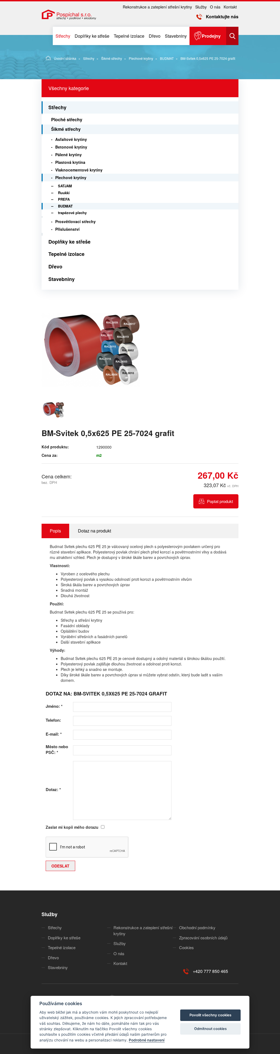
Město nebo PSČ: (57, 749)
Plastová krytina (70, 162)
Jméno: (54, 706)
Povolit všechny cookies (210, 1015)
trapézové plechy (72, 212)
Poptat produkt (220, 501)
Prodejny (211, 36)
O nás (215, 7)
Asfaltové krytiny (71, 139)
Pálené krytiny (68, 154)
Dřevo (155, 36)
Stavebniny (176, 36)
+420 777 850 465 (210, 971)
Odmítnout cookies (210, 1028)
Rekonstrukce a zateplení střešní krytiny (157, 7)
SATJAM (65, 185)
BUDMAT (167, 58)
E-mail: (54, 734)
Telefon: (53, 720)
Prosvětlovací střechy (75, 221)
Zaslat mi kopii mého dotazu (72, 827)
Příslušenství (67, 229)
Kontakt (230, 7)
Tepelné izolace (129, 36)
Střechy (63, 36)
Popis (55, 531)
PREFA (64, 199)
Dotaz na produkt (94, 531)
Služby (201, 7)
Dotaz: (53, 789)
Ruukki (64, 192)
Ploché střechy (66, 119)
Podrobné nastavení (147, 1040)
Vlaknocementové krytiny (79, 170)
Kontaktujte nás (222, 16)
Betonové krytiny (71, 147)
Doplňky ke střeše (92, 36)
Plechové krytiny (141, 58)
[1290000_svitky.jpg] (91, 350)
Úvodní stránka (65, 58)
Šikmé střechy (111, 58)
